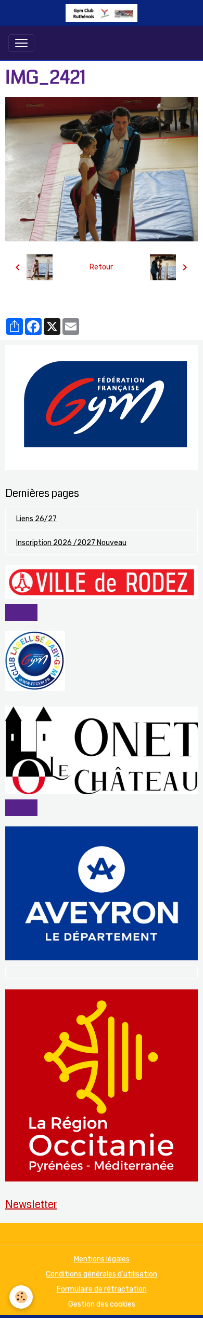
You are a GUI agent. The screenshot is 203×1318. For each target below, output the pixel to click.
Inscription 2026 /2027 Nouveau (71, 542)
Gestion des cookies (101, 1304)
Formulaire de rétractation (102, 1289)
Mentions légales (102, 1259)
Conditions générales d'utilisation (101, 1274)
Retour (101, 267)
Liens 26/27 (36, 518)
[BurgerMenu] (21, 43)
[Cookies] (21, 1297)
